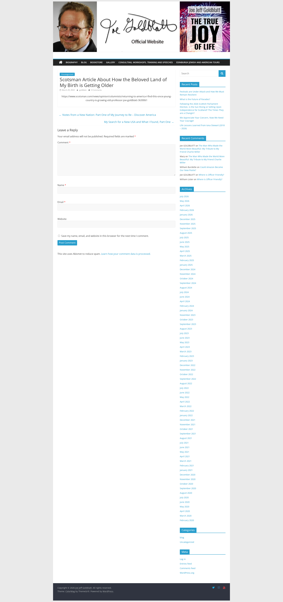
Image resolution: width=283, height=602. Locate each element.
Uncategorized (67, 74)
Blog (84, 62)
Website (61, 219)
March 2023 (185, 351)
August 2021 (186, 438)
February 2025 (187, 260)
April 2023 (185, 347)
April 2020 (185, 511)
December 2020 (187, 474)
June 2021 (185, 447)
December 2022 (187, 365)
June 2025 (185, 242)
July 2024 (184, 292)
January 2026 (186, 214)
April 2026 (185, 205)
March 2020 (185, 515)
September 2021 (188, 433)
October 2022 (186, 374)
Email (61, 202)
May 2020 (184, 506)
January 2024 (186, 310)
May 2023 (184, 342)
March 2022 (185, 406)
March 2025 (185, 255)
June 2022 (185, 392)
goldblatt (83, 90)
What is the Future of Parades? (195, 99)
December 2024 (187, 269)
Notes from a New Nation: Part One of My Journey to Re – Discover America (107, 115)
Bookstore (96, 62)
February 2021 (187, 465)
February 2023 (187, 356)
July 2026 (184, 196)
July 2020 (184, 497)
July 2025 (184, 237)
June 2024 (185, 296)
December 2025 (187, 219)
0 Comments (96, 90)
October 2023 (186, 319)
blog (182, 537)
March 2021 (185, 461)
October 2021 (186, 429)
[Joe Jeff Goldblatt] (141, 3)
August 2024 (186, 287)
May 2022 (184, 397)
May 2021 (184, 451)
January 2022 (186, 415)
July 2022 (184, 388)
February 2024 (187, 305)
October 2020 (186, 483)
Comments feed (187, 568)
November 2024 (187, 274)
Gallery (110, 62)
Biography (72, 62)
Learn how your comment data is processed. (126, 253)
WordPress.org (187, 572)
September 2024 (188, 283)
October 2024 (186, 278)
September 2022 (188, 378)
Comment (63, 142)
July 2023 (184, 333)
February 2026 (187, 210)
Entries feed (186, 563)
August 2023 (186, 328)
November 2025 (187, 223)
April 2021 (185, 456)
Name (61, 185)
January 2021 (186, 470)
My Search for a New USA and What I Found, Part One (139, 122)
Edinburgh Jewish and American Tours (198, 62)
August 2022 (186, 383)
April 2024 (185, 301)
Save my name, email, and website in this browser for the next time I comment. (105, 236)
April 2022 (185, 401)
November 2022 (187, 369)
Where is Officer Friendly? (211, 174)
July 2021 (184, 442)
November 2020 (187, 479)
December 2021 (187, 420)
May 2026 (184, 201)
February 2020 (187, 520)
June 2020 (185, 502)
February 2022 (187, 410)
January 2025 (186, 264)
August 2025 (186, 232)
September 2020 (188, 488)
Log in (183, 559)
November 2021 (187, 424)
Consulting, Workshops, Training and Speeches (146, 62)
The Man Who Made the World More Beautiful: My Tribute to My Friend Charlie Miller (201, 148)
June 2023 (185, 337)
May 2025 (184, 246)
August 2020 (186, 492)
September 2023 (188, 324)
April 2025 (185, 251)
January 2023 (186, 360)
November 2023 (187, 315)
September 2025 (188, 228)
